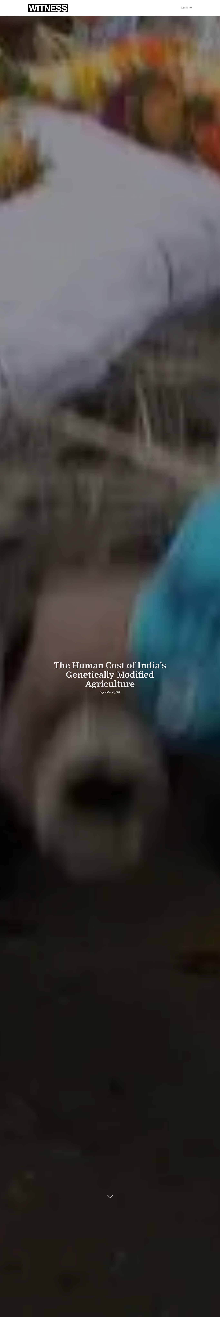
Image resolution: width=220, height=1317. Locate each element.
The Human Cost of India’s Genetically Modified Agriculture (110, 675)
